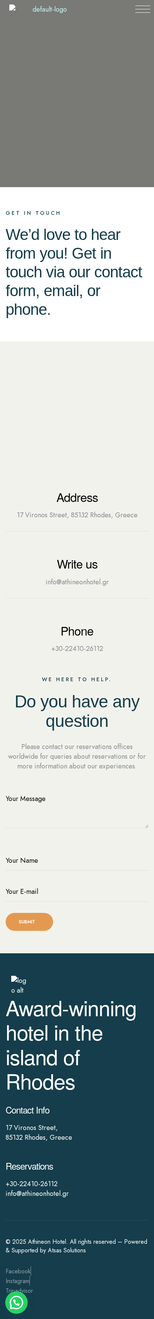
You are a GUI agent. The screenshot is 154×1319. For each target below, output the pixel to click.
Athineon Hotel (47, 1241)
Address (77, 496)
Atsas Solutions (67, 1250)
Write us (77, 563)
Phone (77, 630)
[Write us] (77, 549)
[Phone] (77, 616)
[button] (16, 1302)
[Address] (77, 483)
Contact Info (27, 1109)
